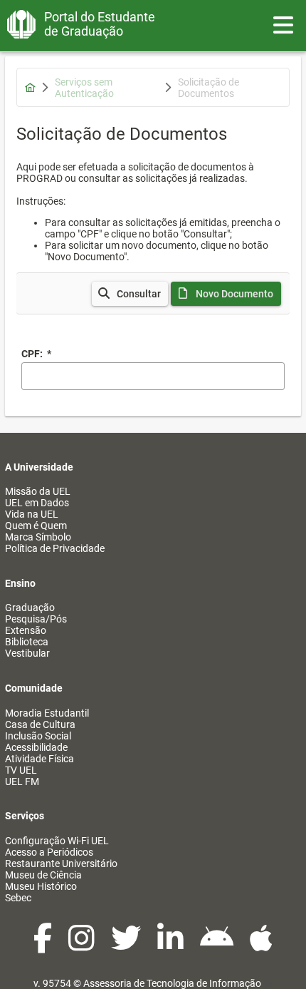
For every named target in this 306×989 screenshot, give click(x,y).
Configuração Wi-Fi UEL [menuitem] (57, 840)
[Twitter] (127, 945)
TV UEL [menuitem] (21, 770)
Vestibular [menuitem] (27, 653)
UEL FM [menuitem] (22, 781)
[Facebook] (43, 945)
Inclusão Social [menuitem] (38, 736)
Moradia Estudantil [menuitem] (47, 713)
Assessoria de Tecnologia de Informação (172, 983)
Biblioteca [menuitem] (26, 641)
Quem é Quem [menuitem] (36, 525)
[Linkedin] (171, 945)
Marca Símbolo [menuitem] (38, 537)
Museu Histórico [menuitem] (41, 886)
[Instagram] (82, 945)
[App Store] (261, 945)
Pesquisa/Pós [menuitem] (36, 619)
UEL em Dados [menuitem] (37, 502)
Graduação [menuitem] (30, 607)
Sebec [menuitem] (18, 897)
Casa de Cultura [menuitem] (40, 724)
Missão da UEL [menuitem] (37, 491)
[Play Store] (218, 945)
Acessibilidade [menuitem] (36, 747)
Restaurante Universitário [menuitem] (61, 863)
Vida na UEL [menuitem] (31, 514)
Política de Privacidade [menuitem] (55, 548)
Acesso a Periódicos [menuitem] (49, 852)
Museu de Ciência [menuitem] (43, 875)
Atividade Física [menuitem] (39, 758)
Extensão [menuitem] (25, 630)
